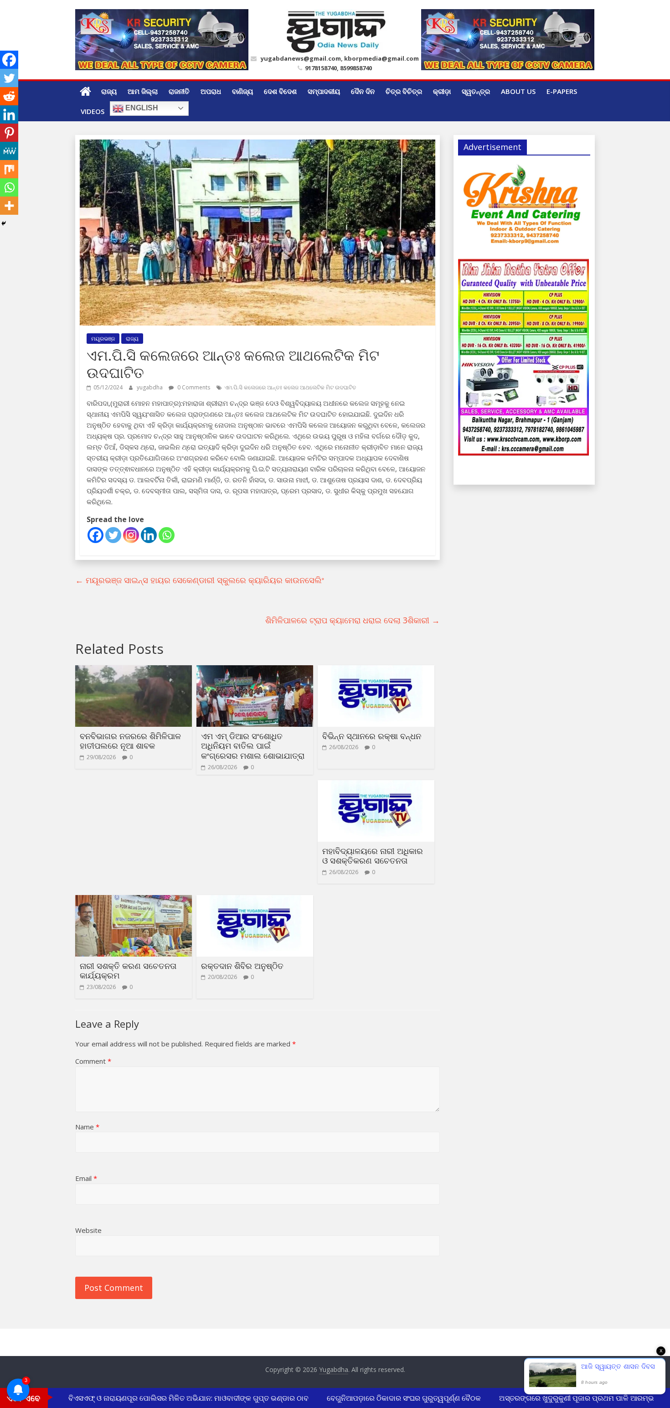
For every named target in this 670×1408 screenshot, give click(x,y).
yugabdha (150, 387)
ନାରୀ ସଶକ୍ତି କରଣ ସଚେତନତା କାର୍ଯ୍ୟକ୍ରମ (128, 970)
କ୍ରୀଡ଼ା (442, 91)
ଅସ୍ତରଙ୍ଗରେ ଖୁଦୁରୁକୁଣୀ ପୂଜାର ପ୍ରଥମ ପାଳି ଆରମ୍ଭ (564, 1398)
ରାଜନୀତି (179, 91)
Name (87, 1126)
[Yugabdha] (85, 91)
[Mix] (9, 169)
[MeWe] (9, 151)
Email (86, 1178)
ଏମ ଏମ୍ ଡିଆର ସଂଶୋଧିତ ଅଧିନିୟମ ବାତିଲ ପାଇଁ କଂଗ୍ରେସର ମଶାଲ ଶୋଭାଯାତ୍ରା (252, 745)
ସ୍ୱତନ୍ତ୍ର (476, 91)
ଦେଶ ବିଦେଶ (280, 91)
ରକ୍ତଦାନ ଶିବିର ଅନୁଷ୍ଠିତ (242, 965)
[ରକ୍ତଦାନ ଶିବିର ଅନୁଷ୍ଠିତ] (254, 901)
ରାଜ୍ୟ (109, 91)
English (141, 108)
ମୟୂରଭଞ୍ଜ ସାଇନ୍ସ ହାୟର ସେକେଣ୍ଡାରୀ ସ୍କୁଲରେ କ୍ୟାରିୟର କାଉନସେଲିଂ (199, 580)
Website (88, 1230)
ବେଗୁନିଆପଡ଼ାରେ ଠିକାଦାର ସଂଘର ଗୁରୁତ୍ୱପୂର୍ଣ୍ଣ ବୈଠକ (391, 1398)
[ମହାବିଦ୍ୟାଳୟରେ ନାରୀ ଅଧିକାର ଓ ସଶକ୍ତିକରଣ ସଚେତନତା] (376, 786)
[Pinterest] (9, 133)
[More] (9, 206)
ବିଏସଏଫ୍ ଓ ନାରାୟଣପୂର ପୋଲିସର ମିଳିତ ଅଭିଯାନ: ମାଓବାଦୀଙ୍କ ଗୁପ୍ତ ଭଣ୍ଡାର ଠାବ (176, 1398)
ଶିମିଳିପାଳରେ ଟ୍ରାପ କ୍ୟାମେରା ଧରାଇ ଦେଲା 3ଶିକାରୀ (352, 620)
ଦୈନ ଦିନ (363, 91)
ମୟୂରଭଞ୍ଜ (103, 338)
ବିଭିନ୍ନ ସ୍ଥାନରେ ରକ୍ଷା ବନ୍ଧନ (371, 735)
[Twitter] (113, 535)
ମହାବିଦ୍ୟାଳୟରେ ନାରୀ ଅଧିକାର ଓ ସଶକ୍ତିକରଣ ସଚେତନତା (372, 855)
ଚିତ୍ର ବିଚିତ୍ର (404, 91)
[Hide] (3, 223)
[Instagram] (131, 535)
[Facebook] (95, 535)
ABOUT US (518, 91)
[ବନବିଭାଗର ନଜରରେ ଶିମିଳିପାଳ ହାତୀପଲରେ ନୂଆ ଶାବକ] (133, 671)
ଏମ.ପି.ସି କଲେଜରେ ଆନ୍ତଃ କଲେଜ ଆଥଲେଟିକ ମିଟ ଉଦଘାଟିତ (290, 387)
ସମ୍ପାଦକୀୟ (324, 91)
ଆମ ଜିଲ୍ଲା (143, 91)
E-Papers (561, 91)
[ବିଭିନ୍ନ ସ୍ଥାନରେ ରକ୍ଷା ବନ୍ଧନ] (376, 671)
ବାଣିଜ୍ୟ (242, 91)
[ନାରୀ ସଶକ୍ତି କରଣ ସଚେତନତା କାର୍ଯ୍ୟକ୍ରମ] (133, 901)
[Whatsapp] (167, 535)
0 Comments (193, 387)
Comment (93, 1061)
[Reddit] (9, 96)
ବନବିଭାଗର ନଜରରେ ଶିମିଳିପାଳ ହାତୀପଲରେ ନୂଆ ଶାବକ (130, 740)
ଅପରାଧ (211, 91)
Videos (92, 111)
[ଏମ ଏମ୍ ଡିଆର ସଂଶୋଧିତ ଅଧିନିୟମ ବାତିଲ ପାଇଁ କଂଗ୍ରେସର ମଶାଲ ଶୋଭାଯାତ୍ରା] (254, 671)
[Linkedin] (149, 535)
